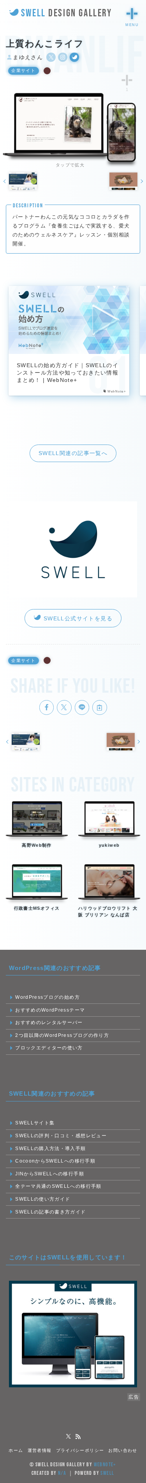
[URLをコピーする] (99, 707)
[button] (46, 707)
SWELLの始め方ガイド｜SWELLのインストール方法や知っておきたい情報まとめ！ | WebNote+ (67, 372)
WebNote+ (105, 1464)
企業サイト (23, 70)
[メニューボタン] (132, 13)
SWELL (107, 1473)
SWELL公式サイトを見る (77, 618)
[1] (127, 80)
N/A (62, 1473)
